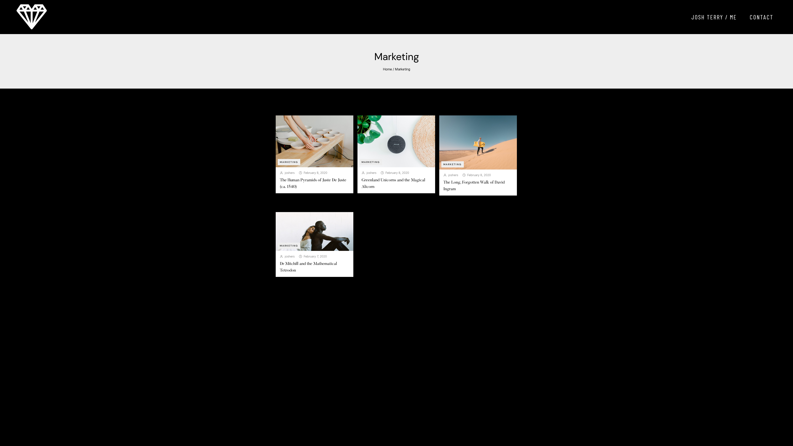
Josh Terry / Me (714, 17)
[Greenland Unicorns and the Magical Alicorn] (396, 141)
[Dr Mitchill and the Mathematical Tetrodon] (314, 231)
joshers (290, 172)
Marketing (402, 69)
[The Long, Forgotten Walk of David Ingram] (478, 142)
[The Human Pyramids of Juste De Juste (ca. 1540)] (314, 141)
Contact (761, 17)
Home (387, 69)
